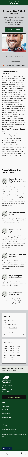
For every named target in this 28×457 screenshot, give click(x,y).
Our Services (5, 406)
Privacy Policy (5, 434)
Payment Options (6, 417)
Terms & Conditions (13, 434)
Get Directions (14, 333)
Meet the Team (6, 410)
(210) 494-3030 (16, 61)
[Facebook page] (3, 425)
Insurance (4, 421)
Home (3, 402)
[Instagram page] (6, 425)
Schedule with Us (14, 29)
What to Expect (6, 413)
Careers (20, 434)
